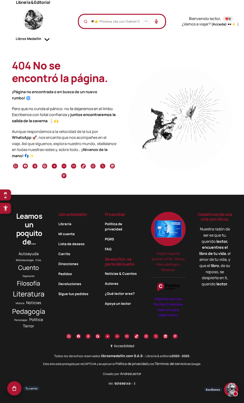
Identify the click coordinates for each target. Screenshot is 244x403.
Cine (38, 260)
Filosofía (28, 283)
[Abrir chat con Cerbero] (231, 390)
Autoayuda (29, 253)
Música (20, 303)
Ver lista (123, 395)
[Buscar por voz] (156, 21)
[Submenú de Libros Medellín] (47, 38)
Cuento (28, 267)
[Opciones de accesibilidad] (5, 208)
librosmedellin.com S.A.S (121, 356)
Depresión (29, 276)
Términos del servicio (170, 363)
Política (36, 319)
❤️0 (228, 19)
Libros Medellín (72, 214)
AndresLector (130, 373)
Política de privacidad (131, 363)
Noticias (33, 302)
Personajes (20, 320)
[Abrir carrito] (14, 389)
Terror (28, 326)
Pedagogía (28, 311)
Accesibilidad (123, 346)
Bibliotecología (25, 260)
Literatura (28, 294)
